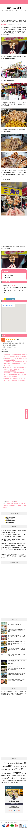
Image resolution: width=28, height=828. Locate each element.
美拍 (23, 780)
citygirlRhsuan (11, 24)
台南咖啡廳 (24, 766)
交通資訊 (7, 277)
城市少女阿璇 (14, 8)
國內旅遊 (11, 778)
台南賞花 (18, 775)
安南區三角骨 (16, 505)
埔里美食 (16, 778)
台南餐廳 (22, 776)
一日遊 (3, 763)
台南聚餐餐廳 (12, 775)
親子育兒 (15, 782)
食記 (13, 501)
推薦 (11, 780)
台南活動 (6, 773)
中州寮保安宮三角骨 (18, 503)
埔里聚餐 (21, 778)
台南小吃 (3, 769)
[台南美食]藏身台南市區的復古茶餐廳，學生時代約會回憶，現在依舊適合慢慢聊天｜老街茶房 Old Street (15, 363)
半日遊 (7, 763)
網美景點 (20, 780)
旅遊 (12, 780)
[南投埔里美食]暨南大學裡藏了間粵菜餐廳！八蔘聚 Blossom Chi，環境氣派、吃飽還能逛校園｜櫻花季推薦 (13, 549)
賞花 (19, 782)
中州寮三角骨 (13, 285)
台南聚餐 (6, 776)
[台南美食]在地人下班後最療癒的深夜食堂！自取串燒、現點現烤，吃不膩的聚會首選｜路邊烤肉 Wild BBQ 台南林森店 (15, 374)
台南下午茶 (15, 766)
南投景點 (21, 763)
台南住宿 (20, 766)
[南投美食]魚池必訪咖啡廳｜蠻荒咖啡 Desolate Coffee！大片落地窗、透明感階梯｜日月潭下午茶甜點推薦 (13, 556)
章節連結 (5, 271)
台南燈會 (10, 773)
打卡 (5, 780)
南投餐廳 (6, 766)
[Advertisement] (14, 231)
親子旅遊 (5, 782)
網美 (17, 780)
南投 (10, 763)
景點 (15, 780)
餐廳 (16, 501)
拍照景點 (8, 780)
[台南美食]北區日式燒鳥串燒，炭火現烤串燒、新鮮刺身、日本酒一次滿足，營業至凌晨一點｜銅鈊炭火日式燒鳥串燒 (15, 369)
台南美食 (3, 24)
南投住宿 (13, 763)
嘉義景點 (6, 778)
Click (26, 414)
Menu (4, 2)
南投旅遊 (17, 763)
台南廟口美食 (9, 505)
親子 (2, 782)
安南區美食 (23, 505)
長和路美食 (4, 507)
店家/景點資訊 (9, 275)
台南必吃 (8, 769)
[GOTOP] (25, 826)
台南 (10, 766)
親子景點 (10, 782)
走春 (21, 782)
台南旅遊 (14, 769)
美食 (25, 780)
